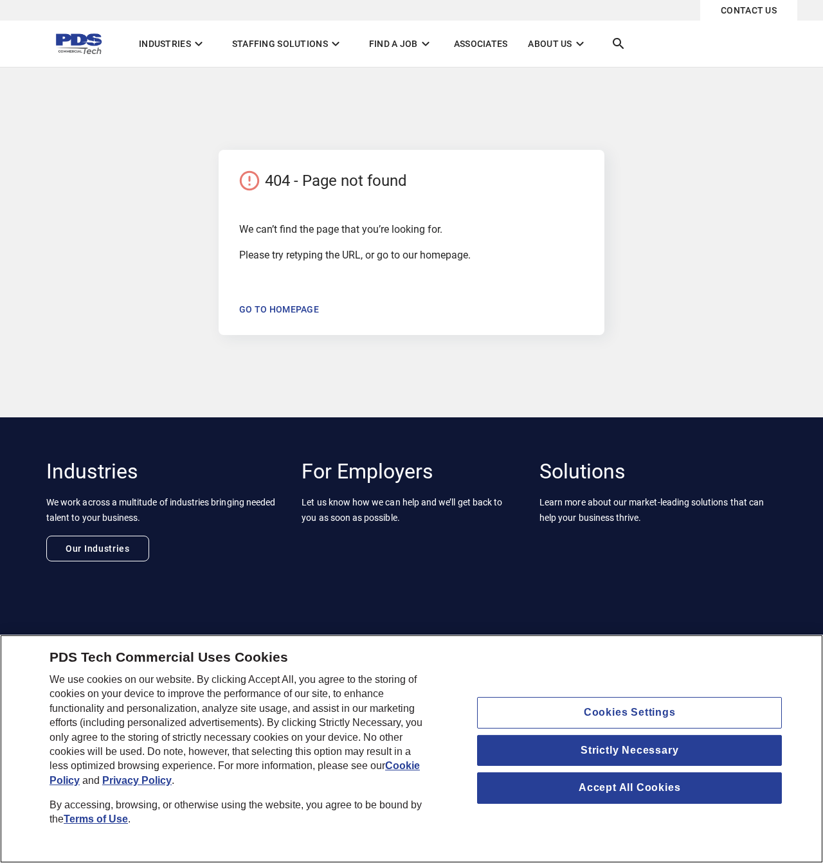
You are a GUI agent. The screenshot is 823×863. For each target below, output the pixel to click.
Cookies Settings (630, 712)
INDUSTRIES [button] (172, 43)
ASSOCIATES (481, 44)
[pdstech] (82, 44)
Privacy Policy (137, 780)
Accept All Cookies (629, 787)
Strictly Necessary (629, 750)
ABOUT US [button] (557, 43)
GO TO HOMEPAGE (279, 309)
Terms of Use (96, 819)
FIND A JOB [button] (401, 43)
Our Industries (98, 548)
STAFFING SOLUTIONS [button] (287, 43)
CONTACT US (749, 10)
